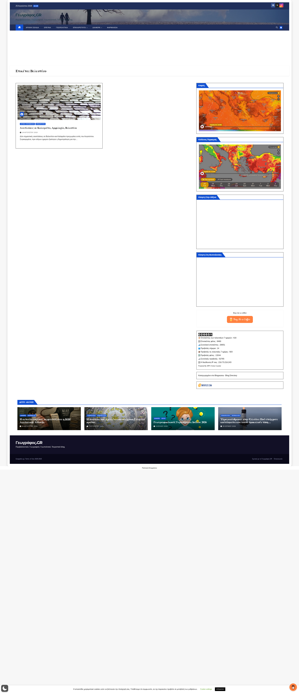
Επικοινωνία (278, 459)
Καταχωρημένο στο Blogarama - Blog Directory (217, 375)
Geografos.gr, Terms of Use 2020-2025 (29, 459)
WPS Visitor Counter (214, 366)
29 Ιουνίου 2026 (229, 426)
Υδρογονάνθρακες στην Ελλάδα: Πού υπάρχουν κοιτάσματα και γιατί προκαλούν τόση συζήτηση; (249, 422)
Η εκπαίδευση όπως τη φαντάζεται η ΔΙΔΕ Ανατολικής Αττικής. (45, 420)
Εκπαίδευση (31, 415)
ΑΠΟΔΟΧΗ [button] (220, 689)
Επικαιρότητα (79, 27)
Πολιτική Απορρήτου (149, 468)
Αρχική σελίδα (32, 27)
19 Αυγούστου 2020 (30, 132)
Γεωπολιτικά (62, 27)
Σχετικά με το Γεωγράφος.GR (262, 459)
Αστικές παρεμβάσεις (27, 124)
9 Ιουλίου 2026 (162, 426)
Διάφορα (97, 27)
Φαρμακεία (112, 27)
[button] (277, 27)
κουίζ (163, 418)
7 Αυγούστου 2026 (96, 426)
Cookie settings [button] (206, 689)
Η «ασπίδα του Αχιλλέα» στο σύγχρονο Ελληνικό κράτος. (116, 420)
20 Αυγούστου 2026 (30, 426)
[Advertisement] (149, 48)
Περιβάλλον (236, 415)
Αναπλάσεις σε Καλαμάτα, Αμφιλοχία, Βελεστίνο (48, 128)
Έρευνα (47, 27)
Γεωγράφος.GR (28, 15)
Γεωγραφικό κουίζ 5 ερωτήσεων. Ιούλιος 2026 (180, 422)
